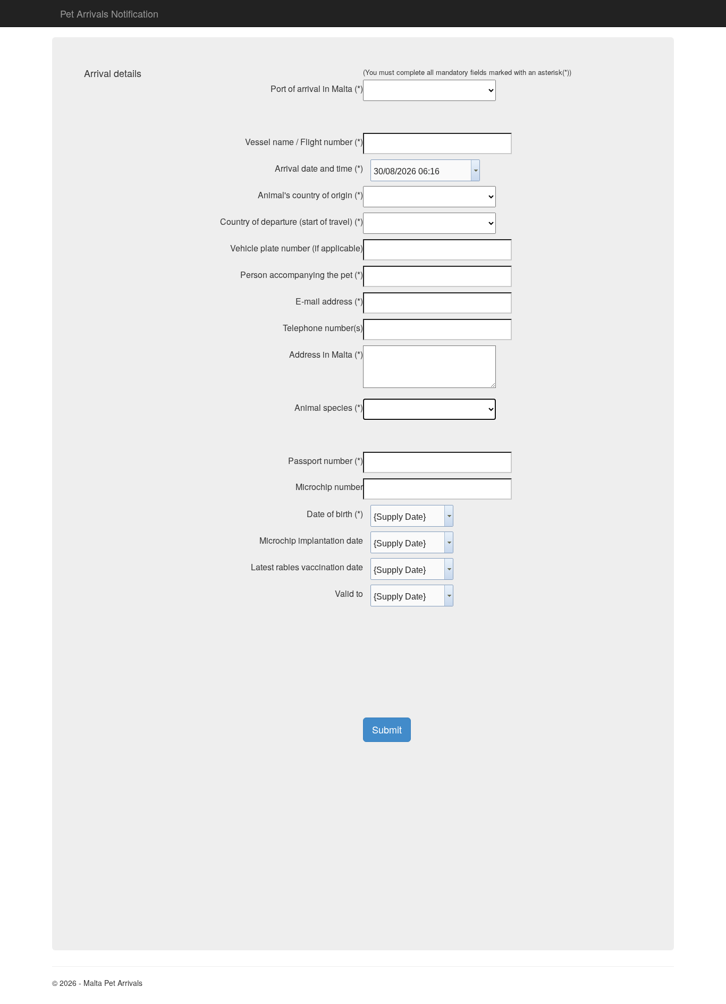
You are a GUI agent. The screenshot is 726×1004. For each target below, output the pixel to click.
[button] (475, 170)
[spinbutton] (421, 172)
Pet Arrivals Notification (109, 13)
